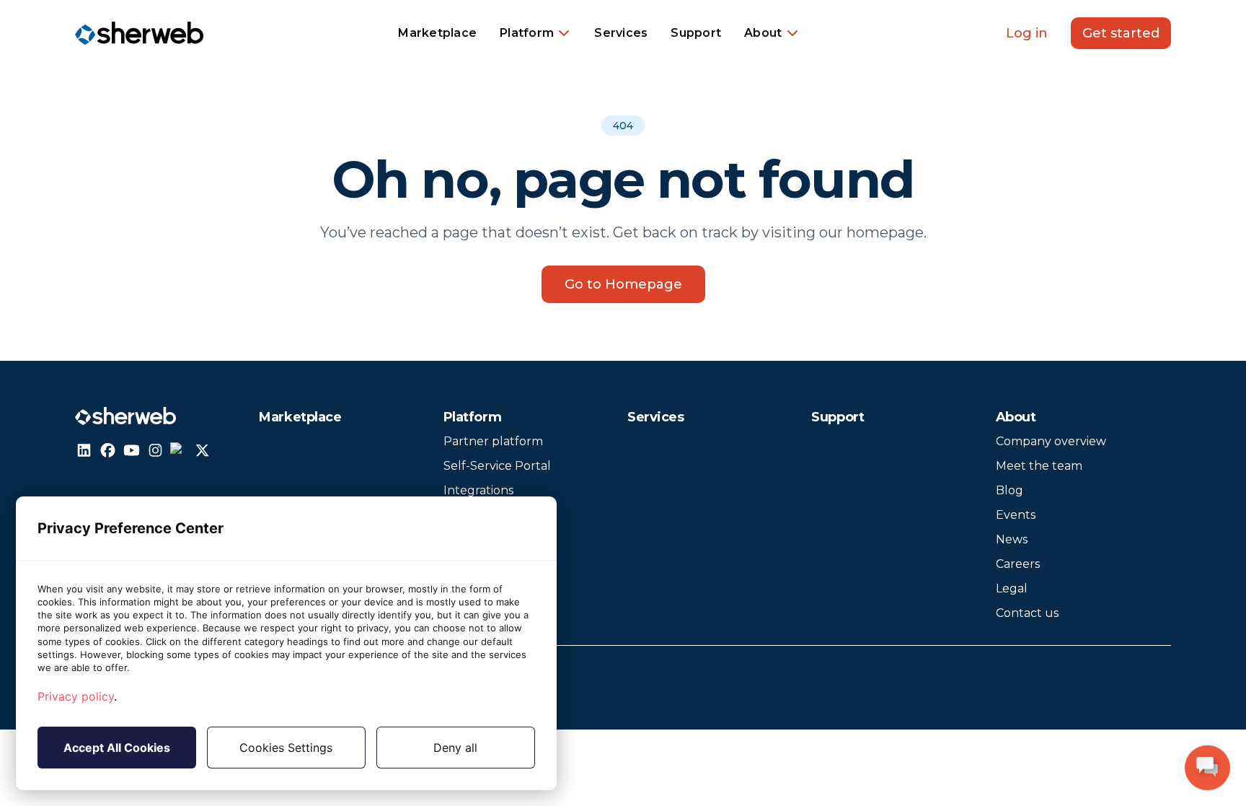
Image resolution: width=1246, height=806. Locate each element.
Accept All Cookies (116, 747)
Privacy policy (75, 696)
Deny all (455, 747)
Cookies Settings (285, 747)
